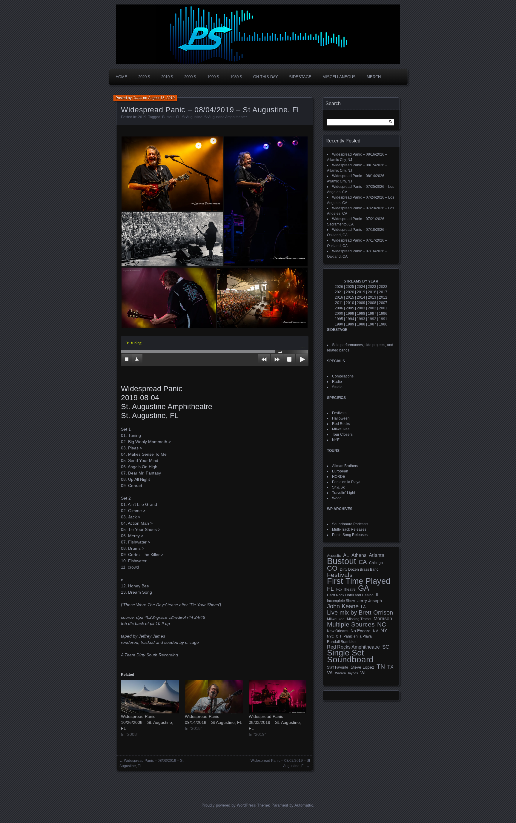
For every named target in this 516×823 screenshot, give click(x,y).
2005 (350, 308)
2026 (339, 287)
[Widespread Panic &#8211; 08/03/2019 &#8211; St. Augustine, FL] (278, 696)
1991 (383, 319)
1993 (361, 319)
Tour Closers (342, 434)
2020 (350, 292)
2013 (372, 297)
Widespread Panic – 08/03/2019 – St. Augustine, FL (275, 722)
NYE (336, 440)
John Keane (343, 606)
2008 (372, 303)
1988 (361, 324)
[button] (172, 173)
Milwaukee (341, 429)
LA (363, 607)
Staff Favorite (337, 667)
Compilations (343, 376)
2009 (361, 303)
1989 (350, 324)
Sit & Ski (338, 487)
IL (378, 594)
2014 (361, 297)
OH (338, 636)
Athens (358, 555)
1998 (361, 313)
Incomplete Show (341, 601)
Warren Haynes (346, 673)
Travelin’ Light (343, 493)
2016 (339, 297)
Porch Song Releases (350, 535)
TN (381, 666)
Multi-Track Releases (349, 529)
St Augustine (192, 117)
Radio (337, 382)
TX (390, 667)
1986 (383, 324)
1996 (383, 313)
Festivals (339, 413)
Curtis (137, 98)
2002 (372, 308)
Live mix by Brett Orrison (360, 612)
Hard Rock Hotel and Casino (350, 595)
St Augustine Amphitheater (225, 117)
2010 (350, 303)
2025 (350, 287)
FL (178, 117)
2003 (361, 308)
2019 (142, 117)
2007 (383, 303)
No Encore (361, 631)
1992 (372, 319)
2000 (339, 313)
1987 (372, 324)
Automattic (303, 805)
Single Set (345, 652)
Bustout (168, 117)
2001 (383, 308)
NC (381, 624)
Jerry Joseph (369, 600)
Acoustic (334, 556)
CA (363, 562)
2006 (339, 308)
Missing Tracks (359, 619)
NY (383, 630)
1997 (372, 313)
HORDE (338, 477)
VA (330, 672)
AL (346, 555)
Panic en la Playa (346, 482)
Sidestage (300, 77)
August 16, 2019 (161, 98)
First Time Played (358, 581)
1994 (350, 319)
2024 (361, 287)
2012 (383, 297)
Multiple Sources (351, 624)
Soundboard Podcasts (350, 524)
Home (121, 77)
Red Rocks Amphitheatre (353, 647)
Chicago (376, 563)
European (340, 471)
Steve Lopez (362, 667)
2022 (383, 287)
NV (375, 631)
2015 (350, 297)
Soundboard (350, 659)
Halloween (341, 418)
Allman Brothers (345, 466)
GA (363, 588)
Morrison (383, 618)
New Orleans (337, 631)
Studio (337, 387)
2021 (339, 292)
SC (385, 647)
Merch (374, 77)
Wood (337, 498)
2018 (372, 292)
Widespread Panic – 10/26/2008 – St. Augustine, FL (147, 722)
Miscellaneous (339, 77)
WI (363, 672)
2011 (339, 303)
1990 (339, 324)
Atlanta (376, 555)
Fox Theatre (346, 589)
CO (332, 568)
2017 (383, 292)
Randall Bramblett (341, 642)
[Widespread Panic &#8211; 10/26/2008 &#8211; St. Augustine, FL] (150, 696)
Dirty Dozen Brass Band (359, 569)
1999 (350, 313)
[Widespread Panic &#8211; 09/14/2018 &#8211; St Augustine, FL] (214, 696)
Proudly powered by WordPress (229, 805)
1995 (339, 319)
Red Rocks (341, 424)
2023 (372, 287)
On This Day (265, 77)
